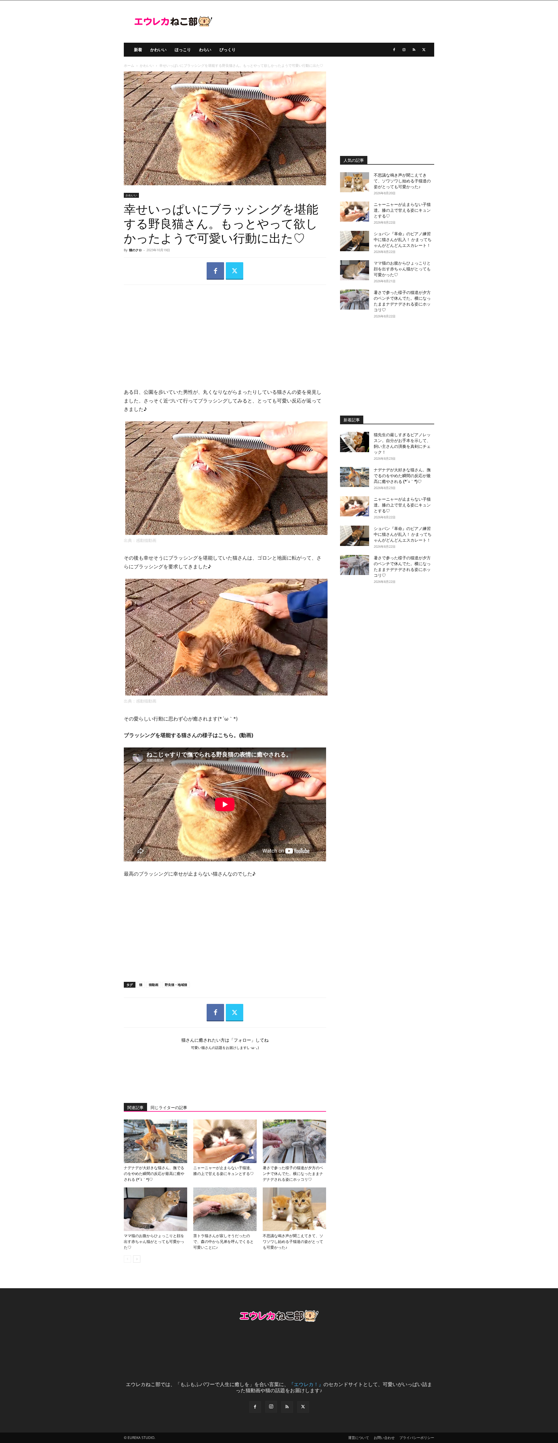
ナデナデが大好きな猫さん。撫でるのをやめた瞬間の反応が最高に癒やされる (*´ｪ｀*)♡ (154, 1174)
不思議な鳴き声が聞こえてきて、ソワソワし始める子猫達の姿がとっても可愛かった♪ (293, 1242)
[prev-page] (127, 1259)
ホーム (129, 65)
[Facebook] (394, 50)
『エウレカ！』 (306, 1384)
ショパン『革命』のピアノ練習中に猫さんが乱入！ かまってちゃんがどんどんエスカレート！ (403, 239)
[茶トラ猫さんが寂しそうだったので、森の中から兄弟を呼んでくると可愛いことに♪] (225, 1209)
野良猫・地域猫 (176, 984)
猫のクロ (135, 250)
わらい (205, 49)
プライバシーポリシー (416, 1437)
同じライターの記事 (169, 1107)
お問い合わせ (384, 1437)
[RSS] (413, 50)
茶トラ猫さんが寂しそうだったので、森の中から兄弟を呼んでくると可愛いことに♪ (223, 1242)
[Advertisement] (225, 331)
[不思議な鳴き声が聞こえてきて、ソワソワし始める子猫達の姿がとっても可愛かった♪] (294, 1209)
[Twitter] (423, 50)
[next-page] (136, 1259)
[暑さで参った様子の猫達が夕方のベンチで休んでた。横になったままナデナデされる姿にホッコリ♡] (294, 1141)
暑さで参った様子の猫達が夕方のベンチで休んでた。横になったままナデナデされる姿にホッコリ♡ (293, 1174)
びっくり (227, 49)
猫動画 (153, 984)
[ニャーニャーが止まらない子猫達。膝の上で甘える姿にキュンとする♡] (225, 1141)
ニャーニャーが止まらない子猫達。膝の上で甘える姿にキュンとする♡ (402, 210)
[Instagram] (404, 50)
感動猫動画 (146, 540)
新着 (138, 49)
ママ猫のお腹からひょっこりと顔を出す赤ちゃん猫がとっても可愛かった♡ (154, 1242)
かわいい (158, 49)
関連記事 (135, 1107)
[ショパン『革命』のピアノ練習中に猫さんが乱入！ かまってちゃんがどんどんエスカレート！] (354, 241)
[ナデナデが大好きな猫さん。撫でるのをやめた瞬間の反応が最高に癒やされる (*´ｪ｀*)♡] (155, 1141)
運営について (358, 1437)
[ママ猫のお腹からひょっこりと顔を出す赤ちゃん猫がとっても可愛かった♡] (155, 1209)
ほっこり (183, 49)
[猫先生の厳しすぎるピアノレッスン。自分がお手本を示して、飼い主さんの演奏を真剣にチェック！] (354, 442)
